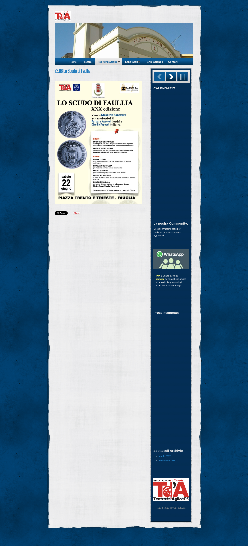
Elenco (182, 76)
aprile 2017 (165, 456)
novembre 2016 (167, 460)
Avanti (171, 76)
